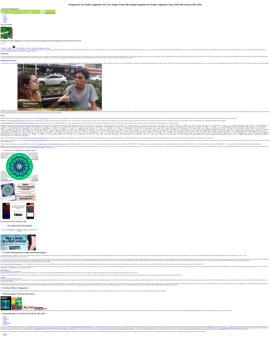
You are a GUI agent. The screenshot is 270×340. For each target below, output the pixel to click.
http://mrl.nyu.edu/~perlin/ (6, 280)
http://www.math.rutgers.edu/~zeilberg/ (9, 272)
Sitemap (5, 333)
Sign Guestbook (7, 322)
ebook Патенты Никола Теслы (150, 329)
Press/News (6, 19)
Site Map (5, 324)
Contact (5, 22)
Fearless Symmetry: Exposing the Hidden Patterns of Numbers (53, 144)
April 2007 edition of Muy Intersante (28, 125)
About (4, 17)
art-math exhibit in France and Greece (37, 146)
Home (4, 15)
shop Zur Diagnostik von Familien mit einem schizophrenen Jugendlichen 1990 (115, 329)
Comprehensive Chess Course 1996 (31, 329)
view (99, 326)
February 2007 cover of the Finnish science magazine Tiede (33, 138)
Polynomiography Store (42, 118)
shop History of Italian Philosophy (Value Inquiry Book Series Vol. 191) (236, 327)
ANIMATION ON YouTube (9, 60)
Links (4, 20)
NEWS (3, 115)
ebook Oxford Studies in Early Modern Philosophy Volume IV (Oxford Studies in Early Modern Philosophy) (204, 329)
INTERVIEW (5, 53)
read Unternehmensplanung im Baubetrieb (81, 326)
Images (5, 18)
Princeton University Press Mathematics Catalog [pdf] (36, 140)
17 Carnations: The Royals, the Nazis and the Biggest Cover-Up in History (49, 327)
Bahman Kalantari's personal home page (18, 120)
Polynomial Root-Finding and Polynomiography (25, 123)
